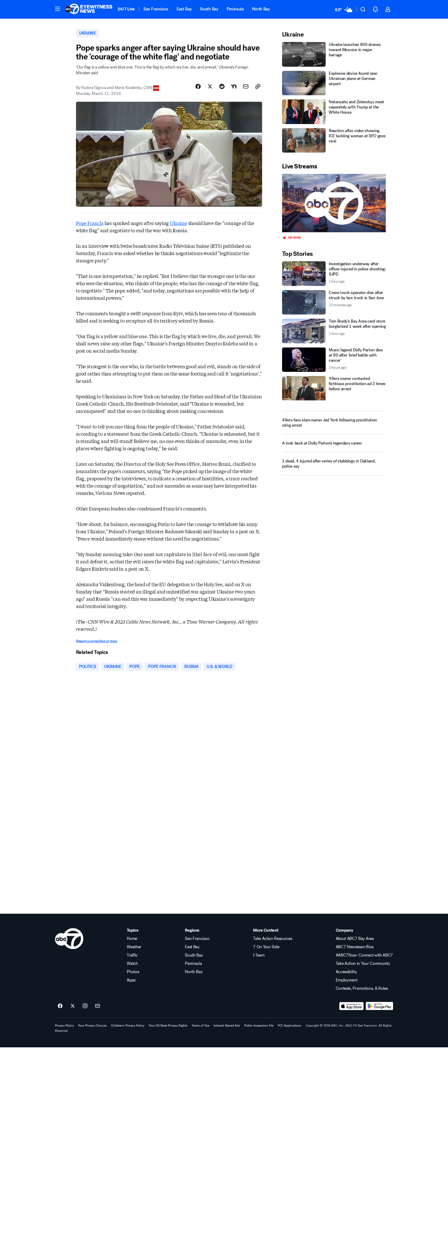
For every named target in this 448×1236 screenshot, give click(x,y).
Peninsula (235, 9)
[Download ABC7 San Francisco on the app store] (351, 1006)
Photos (133, 972)
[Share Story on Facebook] (198, 86)
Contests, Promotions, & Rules (362, 988)
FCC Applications (290, 1025)
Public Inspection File (259, 1025)
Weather (134, 947)
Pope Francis (89, 223)
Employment (347, 980)
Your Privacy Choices (92, 1025)
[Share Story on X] (210, 86)
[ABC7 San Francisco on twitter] (72, 1006)
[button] (57, 9)
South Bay (209, 9)
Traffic (132, 955)
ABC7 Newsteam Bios (355, 947)
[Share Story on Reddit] (222, 86)
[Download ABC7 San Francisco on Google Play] (379, 1006)
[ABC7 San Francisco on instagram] (85, 1006)
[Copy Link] (257, 86)
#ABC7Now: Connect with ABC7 (364, 955)
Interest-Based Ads (227, 1025)
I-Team (258, 955)
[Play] (334, 203)
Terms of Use (200, 1025)
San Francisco (155, 9)
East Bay (184, 9)
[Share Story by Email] (245, 86)
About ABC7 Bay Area (355, 939)
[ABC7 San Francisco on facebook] (60, 1006)
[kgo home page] (69, 938)
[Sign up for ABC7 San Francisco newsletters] (97, 1006)
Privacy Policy (64, 1025)
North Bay (261, 9)
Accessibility (346, 972)
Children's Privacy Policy (127, 1025)
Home (132, 939)
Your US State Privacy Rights (168, 1025)
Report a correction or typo (96, 641)
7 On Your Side (266, 947)
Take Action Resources (272, 939)
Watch (132, 963)
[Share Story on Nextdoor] (233, 86)
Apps (131, 980)
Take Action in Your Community (363, 963)
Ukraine (178, 223)
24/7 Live (126, 9)
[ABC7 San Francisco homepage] (88, 9)
